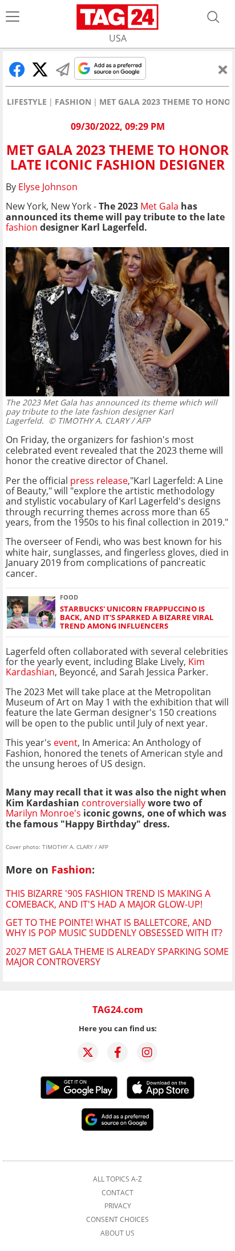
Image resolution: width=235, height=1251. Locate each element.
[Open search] (213, 17)
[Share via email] (62, 69)
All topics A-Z (117, 1179)
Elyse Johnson (48, 187)
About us (117, 1233)
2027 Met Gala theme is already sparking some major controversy (117, 956)
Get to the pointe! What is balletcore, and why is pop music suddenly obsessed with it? (114, 927)
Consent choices (117, 1220)
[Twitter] (88, 1052)
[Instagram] (147, 1052)
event (66, 742)
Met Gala (159, 206)
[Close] (223, 69)
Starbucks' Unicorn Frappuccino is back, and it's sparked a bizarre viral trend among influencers (136, 618)
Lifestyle (27, 101)
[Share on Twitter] (40, 69)
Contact (117, 1193)
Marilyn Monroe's (43, 813)
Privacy (117, 1206)
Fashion (73, 101)
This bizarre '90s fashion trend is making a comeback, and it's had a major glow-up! (108, 898)
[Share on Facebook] (17, 69)
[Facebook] (117, 1052)
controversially (113, 803)
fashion (22, 227)
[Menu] (12, 17)
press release (99, 480)
